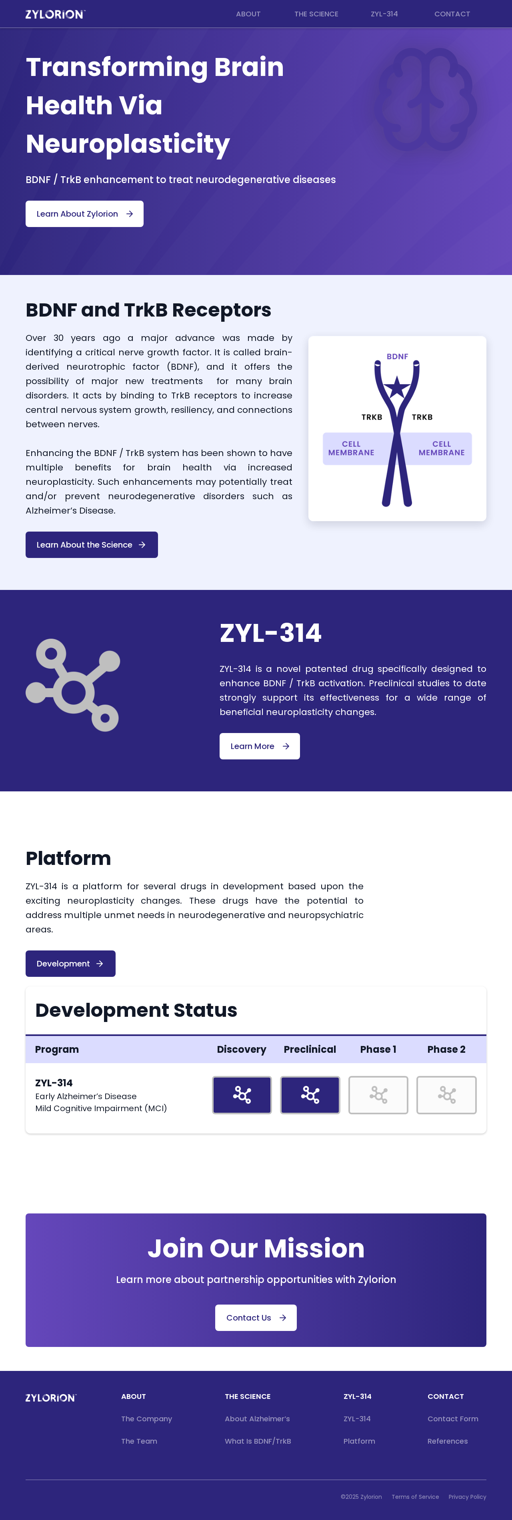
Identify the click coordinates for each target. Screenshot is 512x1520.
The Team (139, 1441)
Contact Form (453, 1419)
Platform (359, 1441)
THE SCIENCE (248, 1396)
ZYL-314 (358, 1396)
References (448, 1441)
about (133, 1396)
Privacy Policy (467, 1497)
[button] (248, 14)
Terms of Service (415, 1497)
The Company (146, 1419)
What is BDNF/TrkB (258, 1441)
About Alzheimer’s (257, 1419)
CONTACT (446, 1396)
